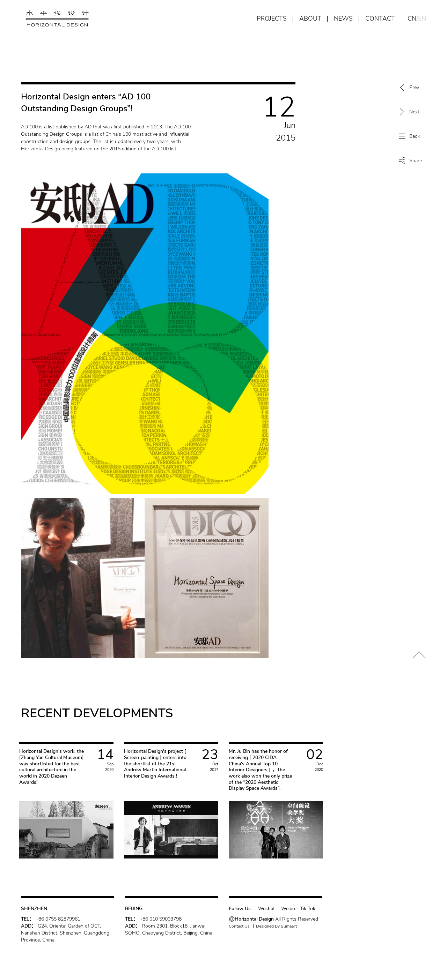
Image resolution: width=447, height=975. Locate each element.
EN (422, 18)
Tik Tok (307, 908)
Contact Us (239, 926)
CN (412, 18)
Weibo (288, 908)
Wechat (267, 908)
